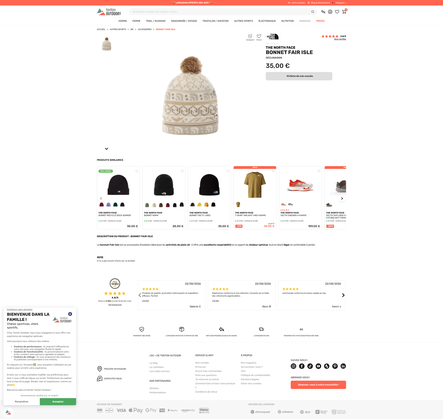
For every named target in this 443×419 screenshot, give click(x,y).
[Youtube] (318, 366)
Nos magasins (248, 362)
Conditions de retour (206, 391)
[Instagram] (293, 366)
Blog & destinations (320, 3)
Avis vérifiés (340, 39)
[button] (305, 21)
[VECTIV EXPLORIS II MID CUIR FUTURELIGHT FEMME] (346, 185)
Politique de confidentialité (255, 375)
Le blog (153, 362)
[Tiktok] (310, 366)
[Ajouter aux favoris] (136, 171)
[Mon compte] (330, 12)
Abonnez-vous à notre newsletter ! (318, 384)
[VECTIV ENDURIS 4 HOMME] (300, 167)
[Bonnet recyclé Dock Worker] (118, 167)
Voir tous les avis (115, 305)
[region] (118, 205)
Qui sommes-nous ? (252, 366)
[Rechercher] (312, 11)
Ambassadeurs (158, 392)
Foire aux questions (206, 375)
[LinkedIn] (343, 366)
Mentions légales (250, 379)
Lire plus (145, 301)
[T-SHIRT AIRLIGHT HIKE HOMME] (255, 185)
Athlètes (154, 388)
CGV (243, 371)
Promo (254, 167)
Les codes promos (160, 371)
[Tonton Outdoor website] (109, 11)
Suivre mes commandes (208, 371)
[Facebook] (302, 366)
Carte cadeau (298, 3)
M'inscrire (200, 366)
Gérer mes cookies (251, 383)
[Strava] (326, 366)
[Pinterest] (335, 366)
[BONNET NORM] (164, 167)
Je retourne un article (207, 379)
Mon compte (202, 362)
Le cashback (157, 367)
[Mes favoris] (337, 12)
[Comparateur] (323, 12)
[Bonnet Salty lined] (209, 167)
